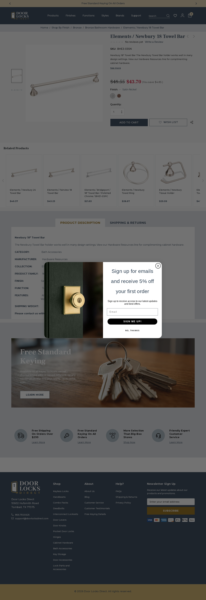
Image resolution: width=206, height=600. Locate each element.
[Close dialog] (158, 266)
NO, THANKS (132, 331)
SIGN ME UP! (132, 321)
